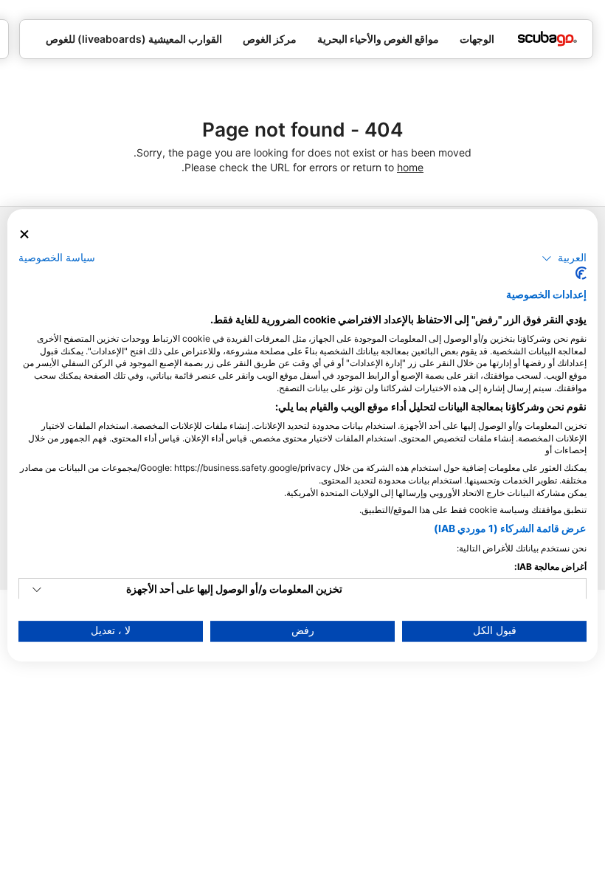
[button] (564, 258)
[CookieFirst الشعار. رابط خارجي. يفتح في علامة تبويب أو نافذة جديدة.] (581, 273)
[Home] (547, 39)
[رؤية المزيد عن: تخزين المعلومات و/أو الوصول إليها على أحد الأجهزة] (37, 590)
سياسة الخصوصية (56, 258)
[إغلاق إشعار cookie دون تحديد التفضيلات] (24, 234)
